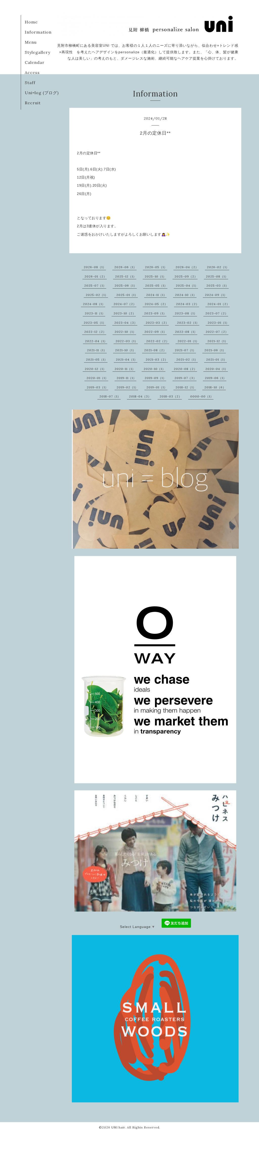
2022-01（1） (188, 341)
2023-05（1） (95, 322)
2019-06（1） (215, 378)
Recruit (33, 102)
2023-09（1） (155, 313)
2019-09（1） (155, 378)
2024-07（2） (125, 304)
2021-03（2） (157, 359)
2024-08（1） (94, 304)
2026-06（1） (125, 267)
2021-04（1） (126, 359)
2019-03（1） (97, 387)
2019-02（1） (127, 387)
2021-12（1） (217, 341)
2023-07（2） (216, 313)
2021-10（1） (125, 350)
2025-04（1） (187, 285)
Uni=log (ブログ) (42, 92)
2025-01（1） (127, 295)
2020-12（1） (95, 369)
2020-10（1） (154, 369)
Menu (31, 42)
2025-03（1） (217, 285)
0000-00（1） (201, 396)
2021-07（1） (185, 350)
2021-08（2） (155, 350)
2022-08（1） (186, 332)
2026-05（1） (156, 267)
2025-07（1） (95, 285)
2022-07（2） (217, 332)
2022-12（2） (95, 332)
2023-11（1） (95, 313)
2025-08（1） (217, 276)
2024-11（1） (156, 295)
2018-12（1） (186, 387)
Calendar (35, 62)
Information (38, 32)
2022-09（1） (155, 332)
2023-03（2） (157, 322)
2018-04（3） (140, 396)
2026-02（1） (218, 267)
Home (31, 21)
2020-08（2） (185, 369)
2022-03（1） (127, 341)
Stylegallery (37, 52)
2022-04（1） (96, 341)
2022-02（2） (157, 341)
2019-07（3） (186, 378)
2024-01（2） (218, 304)
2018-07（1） (110, 396)
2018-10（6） (215, 387)
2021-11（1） (97, 350)
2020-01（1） (97, 378)
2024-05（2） (156, 304)
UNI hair (118, 1127)
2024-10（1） (186, 295)
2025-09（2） (186, 276)
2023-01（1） (218, 322)
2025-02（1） (97, 295)
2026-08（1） (95, 267)
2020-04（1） (216, 369)
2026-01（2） (95, 276)
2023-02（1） (188, 322)
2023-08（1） (186, 313)
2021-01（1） (216, 359)
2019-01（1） (156, 387)
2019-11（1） (126, 378)
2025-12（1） (125, 276)
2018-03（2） (171, 396)
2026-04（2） (187, 267)
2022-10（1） (125, 332)
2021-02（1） (187, 359)
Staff (30, 82)
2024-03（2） (187, 304)
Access (32, 72)
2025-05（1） (156, 285)
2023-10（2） (125, 313)
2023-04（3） (125, 322)
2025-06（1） (126, 285)
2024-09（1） (216, 295)
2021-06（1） (215, 350)
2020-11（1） (125, 369)
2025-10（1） (155, 276)
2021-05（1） (96, 359)
